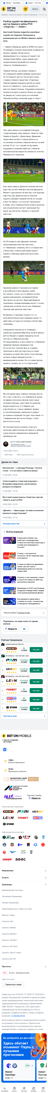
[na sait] (36, 649)
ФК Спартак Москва (26, 455)
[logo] (8, 9)
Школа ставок (8, 915)
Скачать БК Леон (9, 946)
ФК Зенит (9, 455)
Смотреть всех (10, 716)
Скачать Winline (9, 928)
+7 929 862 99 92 (18, 1016)
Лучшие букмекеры (10, 903)
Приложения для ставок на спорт (17, 909)
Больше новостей (11, 524)
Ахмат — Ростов (34, 3)
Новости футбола (30, 15)
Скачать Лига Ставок (11, 952)
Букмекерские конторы (12, 890)
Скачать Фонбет (9, 940)
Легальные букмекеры (12, 896)
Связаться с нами (13, 985)
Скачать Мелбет (9, 934)
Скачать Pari (7, 921)
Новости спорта (15, 15)
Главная (4, 15)
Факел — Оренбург (13, 3)
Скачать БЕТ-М (8, 959)
